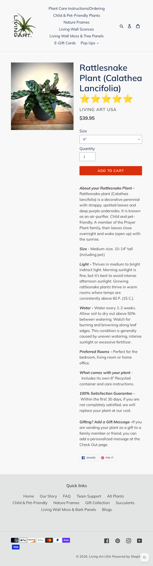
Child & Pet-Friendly (30, 502)
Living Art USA (100, 556)
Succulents (125, 502)
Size (83, 131)
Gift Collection (97, 502)
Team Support (89, 496)
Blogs (107, 509)
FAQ (67, 496)
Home (28, 496)
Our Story (48, 496)
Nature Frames (66, 502)
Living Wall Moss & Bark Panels (68, 509)
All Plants (115, 496)
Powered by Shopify (127, 556)
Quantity (87, 148)
